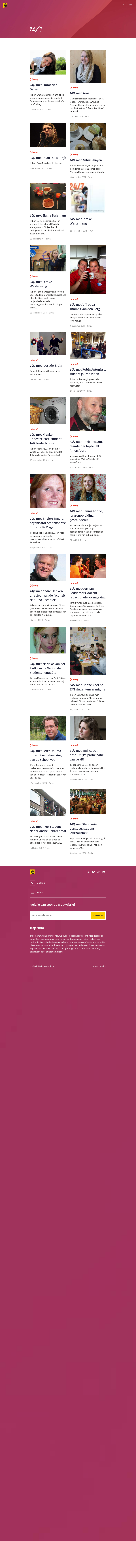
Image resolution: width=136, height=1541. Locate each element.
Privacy (96, 966)
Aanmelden (98, 915)
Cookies (103, 966)
